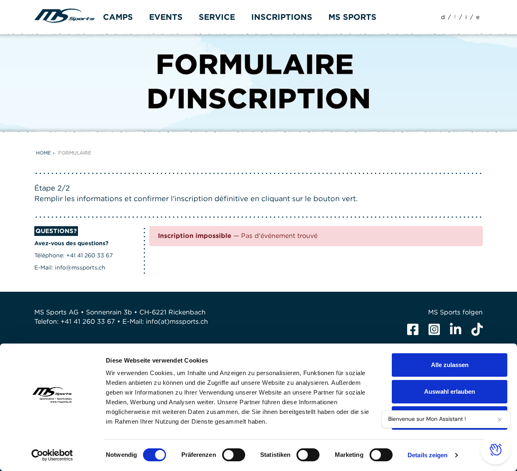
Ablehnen (449, 417)
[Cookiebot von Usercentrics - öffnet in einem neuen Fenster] (52, 455)
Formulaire (74, 153)
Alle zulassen (450, 364)
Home (43, 153)
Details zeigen (428, 455)
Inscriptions (281, 17)
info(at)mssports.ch (177, 321)
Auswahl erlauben (449, 391)
